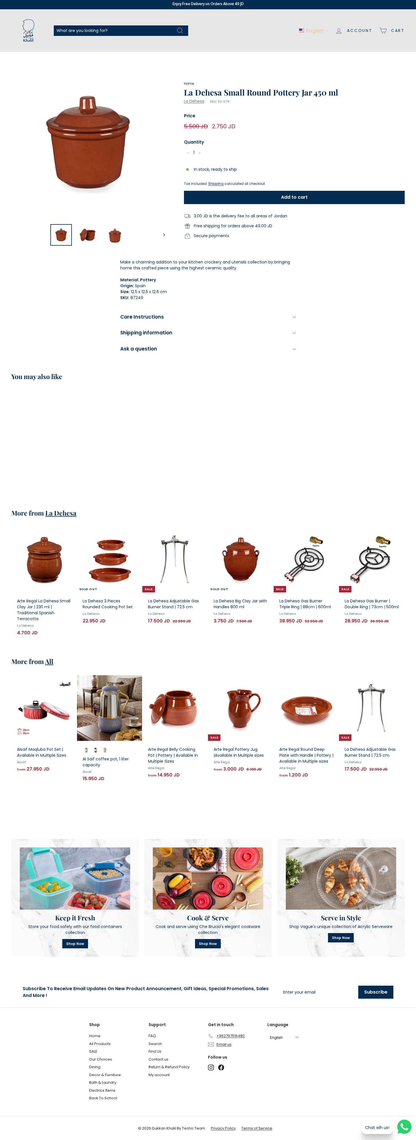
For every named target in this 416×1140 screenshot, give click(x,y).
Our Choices (100, 1059)
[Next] (161, 235)
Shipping (216, 183)
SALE (93, 1051)
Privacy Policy (223, 1128)
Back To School (103, 1098)
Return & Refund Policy (169, 1067)
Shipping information (146, 332)
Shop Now (75, 943)
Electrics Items (102, 1090)
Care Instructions (142, 316)
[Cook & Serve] (208, 878)
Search (155, 1043)
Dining (94, 1067)
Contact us (158, 1059)
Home (189, 83)
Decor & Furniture (105, 1075)
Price (189, 116)
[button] (314, 31)
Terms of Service (256, 1128)
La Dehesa (194, 101)
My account (159, 1075)
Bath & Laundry (102, 1082)
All (49, 661)
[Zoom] (88, 142)
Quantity (194, 142)
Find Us (155, 1051)
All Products (100, 1043)
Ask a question (138, 348)
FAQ (152, 1036)
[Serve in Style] (341, 878)
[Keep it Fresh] (75, 878)
